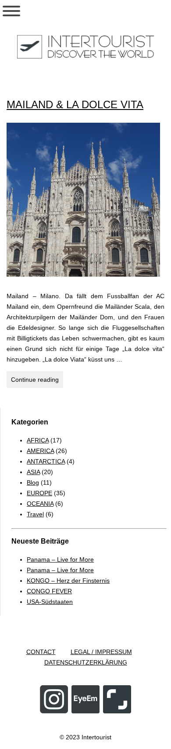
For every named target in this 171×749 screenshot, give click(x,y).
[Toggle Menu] (11, 11)
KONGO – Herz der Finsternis (68, 580)
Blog (33, 482)
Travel (35, 514)
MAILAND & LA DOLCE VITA (75, 104)
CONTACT (41, 651)
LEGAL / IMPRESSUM (101, 651)
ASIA (33, 471)
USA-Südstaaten (50, 601)
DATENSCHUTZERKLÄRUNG (85, 662)
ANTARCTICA (46, 461)
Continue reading (37, 382)
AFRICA (38, 440)
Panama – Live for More (60, 559)
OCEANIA (40, 503)
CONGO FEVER (49, 591)
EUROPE (39, 493)
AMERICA (40, 450)
